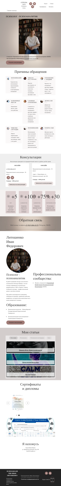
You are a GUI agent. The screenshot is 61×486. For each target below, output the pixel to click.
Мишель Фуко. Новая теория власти (30, 350)
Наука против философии (30, 362)
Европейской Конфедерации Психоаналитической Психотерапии (44, 284)
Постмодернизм (30, 374)
